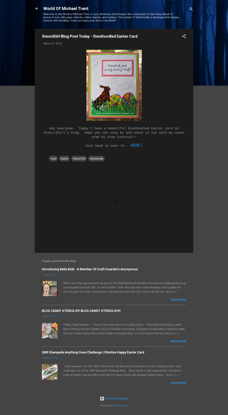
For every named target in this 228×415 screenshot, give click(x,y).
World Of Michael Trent (65, 8)
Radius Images (121, 405)
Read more (178, 299)
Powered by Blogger (116, 398)
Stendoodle (96, 158)
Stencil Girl (79, 158)
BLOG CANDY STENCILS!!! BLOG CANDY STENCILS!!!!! (81, 311)
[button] (184, 37)
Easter (64, 158)
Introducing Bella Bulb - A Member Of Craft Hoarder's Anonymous (90, 269)
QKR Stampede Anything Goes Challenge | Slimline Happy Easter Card (93, 352)
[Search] (191, 9)
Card (53, 158)
